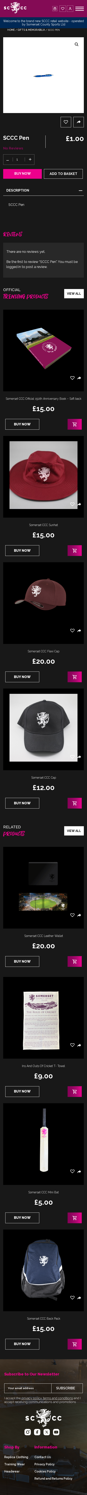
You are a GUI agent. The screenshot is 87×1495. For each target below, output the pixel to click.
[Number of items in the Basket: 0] (54, 8)
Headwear (11, 1471)
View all (74, 293)
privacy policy (31, 1398)
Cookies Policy (45, 1471)
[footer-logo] (43, 1426)
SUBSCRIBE (65, 1388)
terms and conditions (57, 1398)
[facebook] (37, 1433)
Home (11, 29)
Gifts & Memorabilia (31, 29)
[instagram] (27, 1433)
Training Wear (14, 1464)
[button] (76, 44)
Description (17, 190)
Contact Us (42, 1457)
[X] (47, 1433)
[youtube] (56, 1433)
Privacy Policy (44, 1464)
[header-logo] (15, 8)
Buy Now (22, 174)
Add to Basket (63, 174)
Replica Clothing (16, 1457)
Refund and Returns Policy (53, 1478)
